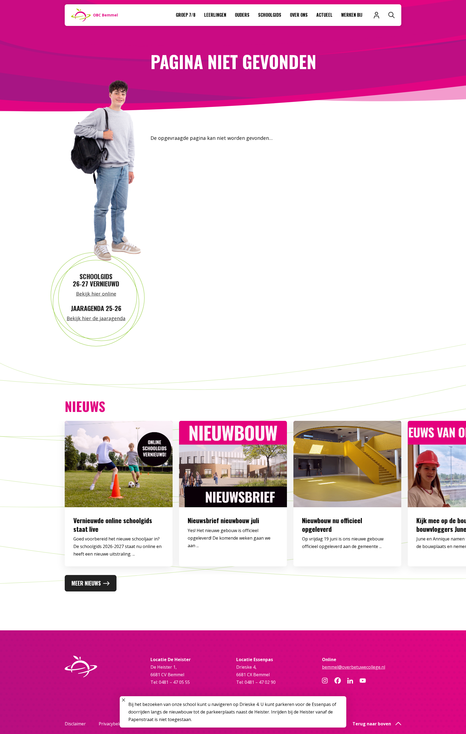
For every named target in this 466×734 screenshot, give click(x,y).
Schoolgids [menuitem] (269, 15)
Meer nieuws (86, 583)
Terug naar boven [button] (371, 724)
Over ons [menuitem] (299, 15)
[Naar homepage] (104, 666)
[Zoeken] (391, 15)
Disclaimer (75, 724)
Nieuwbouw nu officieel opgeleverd (332, 524)
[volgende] (444, 498)
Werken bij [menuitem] (351, 15)
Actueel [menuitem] (324, 15)
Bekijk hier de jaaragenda (96, 318)
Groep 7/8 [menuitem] (186, 15)
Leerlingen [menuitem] (215, 15)
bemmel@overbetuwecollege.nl (353, 667)
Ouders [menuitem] (242, 15)
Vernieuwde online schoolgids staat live (112, 524)
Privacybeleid (112, 724)
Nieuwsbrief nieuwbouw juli (223, 520)
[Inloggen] (376, 15)
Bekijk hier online (96, 293)
